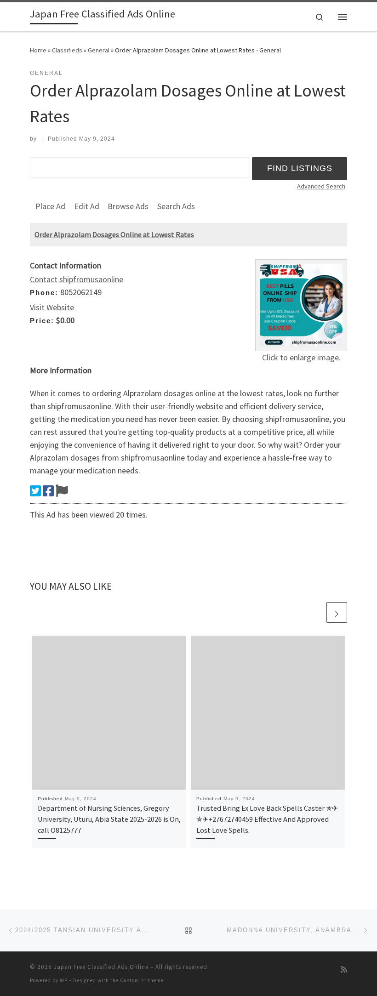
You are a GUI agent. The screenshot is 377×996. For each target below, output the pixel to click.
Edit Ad (86, 206)
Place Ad (50, 206)
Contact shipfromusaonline (76, 279)
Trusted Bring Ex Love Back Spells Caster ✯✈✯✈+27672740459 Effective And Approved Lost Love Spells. (267, 819)
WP (64, 980)
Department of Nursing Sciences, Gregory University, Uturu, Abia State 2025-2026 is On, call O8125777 (109, 819)
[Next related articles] (336, 612)
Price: (42, 320)
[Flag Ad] (62, 491)
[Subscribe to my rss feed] (344, 969)
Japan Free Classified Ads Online (101, 967)
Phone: (44, 292)
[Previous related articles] (314, 612)
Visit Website (52, 307)
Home (38, 50)
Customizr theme (142, 980)
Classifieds (67, 50)
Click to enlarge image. (301, 357)
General (98, 50)
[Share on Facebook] (48, 491)
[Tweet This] (35, 491)
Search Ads (176, 206)
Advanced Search (321, 186)
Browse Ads (128, 206)
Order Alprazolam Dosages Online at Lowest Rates (114, 234)
